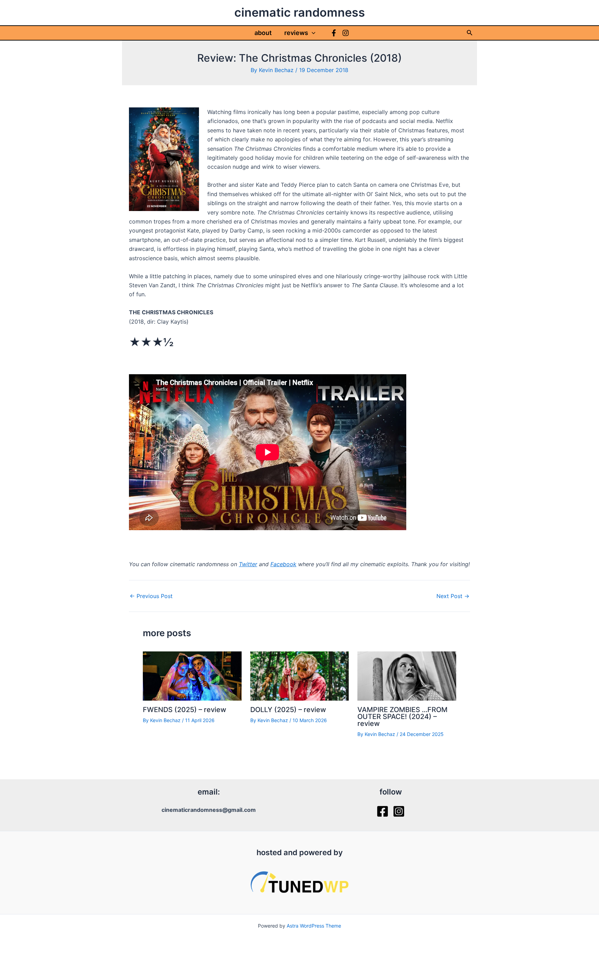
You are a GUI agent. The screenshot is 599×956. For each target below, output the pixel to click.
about (263, 32)
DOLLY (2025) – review (288, 709)
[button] (311, 33)
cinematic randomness (299, 12)
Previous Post (151, 596)
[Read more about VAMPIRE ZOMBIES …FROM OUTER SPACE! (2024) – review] (406, 675)
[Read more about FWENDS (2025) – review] (192, 675)
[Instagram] (345, 33)
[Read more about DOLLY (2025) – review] (299, 675)
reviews (296, 32)
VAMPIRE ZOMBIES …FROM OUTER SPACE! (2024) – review (402, 716)
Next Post (452, 596)
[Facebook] (334, 33)
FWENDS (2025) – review (184, 709)
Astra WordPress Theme (314, 926)
